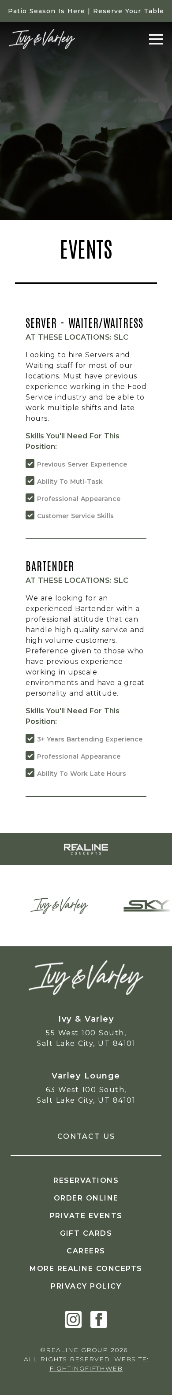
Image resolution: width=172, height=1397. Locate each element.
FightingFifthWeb (86, 1368)
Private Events (86, 1216)
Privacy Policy (86, 1286)
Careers (86, 1251)
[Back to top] (152, 1377)
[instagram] (73, 1319)
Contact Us (86, 1136)
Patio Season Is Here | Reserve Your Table (86, 11)
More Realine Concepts (86, 1268)
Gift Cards (86, 1233)
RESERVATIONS (86, 1180)
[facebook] (98, 1319)
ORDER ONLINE (86, 1198)
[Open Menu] (156, 39)
